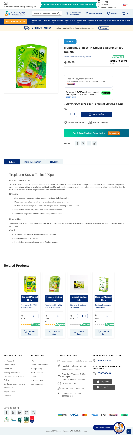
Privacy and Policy (11, 372)
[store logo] (15, 13)
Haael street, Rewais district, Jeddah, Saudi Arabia (74, 368)
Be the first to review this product (77, 57)
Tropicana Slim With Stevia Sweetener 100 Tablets (53, 306)
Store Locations (108, 8)
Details (11, 162)
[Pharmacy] (96, 133)
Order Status (9, 365)
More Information (32, 162)
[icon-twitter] (13, 412)
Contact (34, 376)
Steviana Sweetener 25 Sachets (78, 306)
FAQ (33, 361)
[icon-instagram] (26, 412)
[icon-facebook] (6, 412)
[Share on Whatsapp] (95, 143)
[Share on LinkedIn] (89, 143)
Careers (104, 5)
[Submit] (58, 13)
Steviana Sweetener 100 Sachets (103, 306)
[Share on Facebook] (77, 143)
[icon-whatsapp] (33, 412)
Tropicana (70, 41)
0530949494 (104, 373)
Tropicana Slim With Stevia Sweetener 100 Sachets (29, 306)
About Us (8, 369)
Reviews (54, 162)
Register (99, 13)
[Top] (129, 431)
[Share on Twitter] (83, 143)
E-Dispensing (36, 369)
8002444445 (104, 360)
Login (91, 13)
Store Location (37, 372)
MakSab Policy (37, 384)
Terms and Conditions (40, 365)
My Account (9, 361)
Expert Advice (10, 391)
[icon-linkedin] (19, 412)
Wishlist (114, 13)
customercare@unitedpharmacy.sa (20, 6)
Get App (104, 2)
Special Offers (37, 380)
